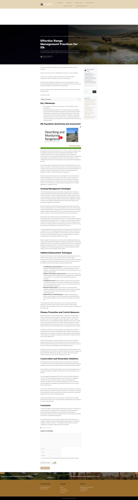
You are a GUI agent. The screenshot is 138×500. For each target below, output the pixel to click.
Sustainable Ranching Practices (81, 5)
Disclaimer (62, 492)
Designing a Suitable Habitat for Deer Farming (15, 476)
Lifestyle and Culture (89, 2)
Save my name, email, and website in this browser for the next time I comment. (60, 458)
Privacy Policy (63, 489)
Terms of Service (64, 490)
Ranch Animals (69, 2)
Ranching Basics (60, 2)
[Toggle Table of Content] (79, 99)
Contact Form (83, 490)
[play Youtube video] (60, 137)
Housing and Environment (68, 36)
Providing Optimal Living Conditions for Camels (84, 476)
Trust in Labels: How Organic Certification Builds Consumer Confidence (90, 104)
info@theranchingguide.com (87, 487)
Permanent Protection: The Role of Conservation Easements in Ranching (90, 109)
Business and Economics (67, 5)
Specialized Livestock (56, 36)
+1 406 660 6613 (84, 489)
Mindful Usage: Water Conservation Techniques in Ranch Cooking (90, 113)
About (61, 487)
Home (41, 36)
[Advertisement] (69, 16)
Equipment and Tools (79, 2)
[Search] (94, 91)
